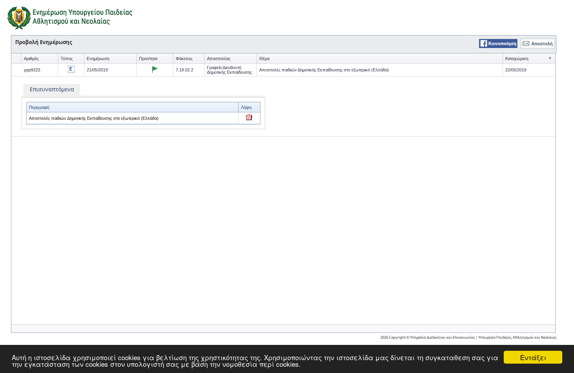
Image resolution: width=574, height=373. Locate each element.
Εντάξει (533, 357)
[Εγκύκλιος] (71, 71)
